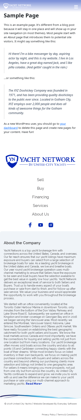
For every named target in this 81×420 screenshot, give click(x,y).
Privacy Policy (49, 414)
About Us (40, 214)
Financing (40, 197)
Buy (40, 188)
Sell (40, 180)
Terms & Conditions (67, 414)
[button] (40, 6)
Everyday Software (67, 403)
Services (40, 205)
